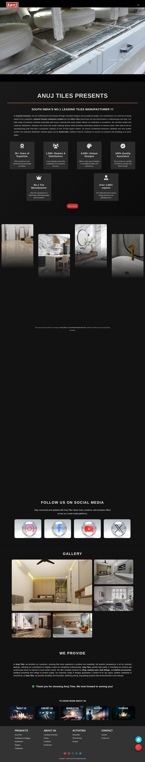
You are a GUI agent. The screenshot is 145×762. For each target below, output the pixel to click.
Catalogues (19, 748)
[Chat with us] (138, 739)
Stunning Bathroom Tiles (88, 256)
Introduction (48, 745)
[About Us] (21, 713)
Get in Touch (72, 206)
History (46, 738)
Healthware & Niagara (22, 738)
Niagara (17, 745)
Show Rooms (77, 738)
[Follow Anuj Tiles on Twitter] (117, 528)
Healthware (19, 741)
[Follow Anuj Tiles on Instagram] (27, 528)
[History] (98, 713)
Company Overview (51, 735)
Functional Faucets (125, 268)
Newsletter (76, 735)
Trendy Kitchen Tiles (52, 268)
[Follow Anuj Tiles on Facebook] (57, 528)
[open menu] (138, 5)
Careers (104, 735)
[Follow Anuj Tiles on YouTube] (87, 528)
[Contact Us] (47, 713)
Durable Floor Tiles (14, 258)
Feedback (47, 741)
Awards (75, 741)
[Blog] (72, 713)
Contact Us (105, 738)
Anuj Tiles (18, 735)
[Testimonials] (123, 713)
